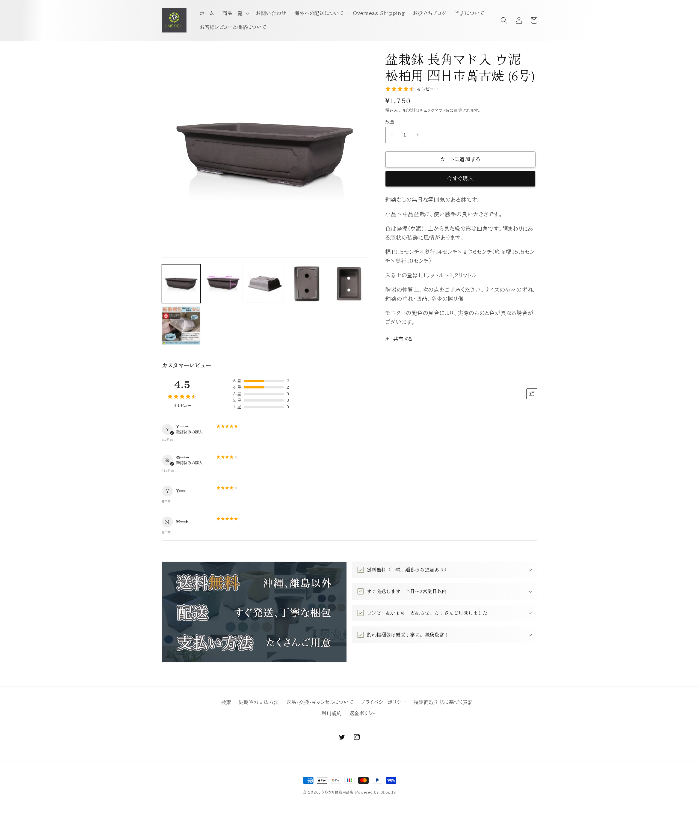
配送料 (409, 110)
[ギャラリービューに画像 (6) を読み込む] (181, 325)
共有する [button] (403, 339)
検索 (226, 702)
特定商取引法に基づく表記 (443, 702)
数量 (389, 122)
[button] (235, 13)
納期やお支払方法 (259, 702)
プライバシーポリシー (384, 702)
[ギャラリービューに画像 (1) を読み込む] (181, 283)
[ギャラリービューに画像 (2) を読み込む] (223, 283)
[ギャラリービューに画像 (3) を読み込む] (265, 283)
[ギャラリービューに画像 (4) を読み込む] (307, 283)
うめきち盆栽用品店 (337, 792)
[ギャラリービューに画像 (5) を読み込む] (349, 283)
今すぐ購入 (460, 178)
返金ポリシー (363, 713)
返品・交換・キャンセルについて (319, 702)
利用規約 (331, 713)
